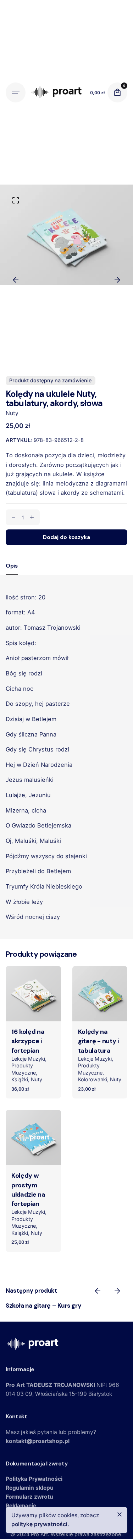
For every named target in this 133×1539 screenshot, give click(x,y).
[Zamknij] (119, 1514)
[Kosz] (117, 92)
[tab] (12, 574)
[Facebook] (13, 356)
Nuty (12, 413)
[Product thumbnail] (33, 994)
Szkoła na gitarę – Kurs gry (43, 1305)
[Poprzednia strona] (97, 1291)
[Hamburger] (16, 92)
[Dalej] (117, 1291)
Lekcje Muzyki (28, 1059)
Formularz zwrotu (29, 1496)
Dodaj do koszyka (33, 1010)
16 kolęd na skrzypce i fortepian (27, 1041)
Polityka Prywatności (34, 1478)
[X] (26, 356)
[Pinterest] (38, 356)
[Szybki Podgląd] (21, 980)
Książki (19, 1079)
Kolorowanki (92, 1079)
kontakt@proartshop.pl (38, 1441)
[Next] (117, 280)
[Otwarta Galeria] (16, 200)
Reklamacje (21, 1505)
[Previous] (16, 280)
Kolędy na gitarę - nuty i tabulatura (98, 1041)
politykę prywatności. (40, 1524)
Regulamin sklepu (30, 1487)
